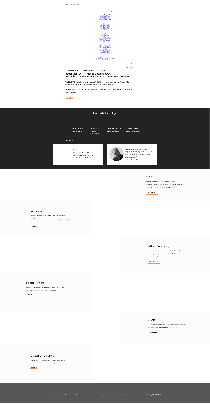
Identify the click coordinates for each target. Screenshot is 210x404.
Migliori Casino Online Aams (105, 31)
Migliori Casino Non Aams (105, 23)
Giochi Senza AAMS (105, 51)
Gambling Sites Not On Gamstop (105, 13)
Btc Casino (105, 34)
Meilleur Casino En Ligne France (105, 19)
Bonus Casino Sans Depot (105, 40)
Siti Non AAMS (105, 59)
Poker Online (105, 49)
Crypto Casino (105, 33)
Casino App (105, 36)
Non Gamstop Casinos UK (105, 30)
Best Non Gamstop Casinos (105, 16)
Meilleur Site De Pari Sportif (105, 39)
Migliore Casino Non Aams (105, 42)
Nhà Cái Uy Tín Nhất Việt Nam (105, 38)
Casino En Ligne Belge (105, 35)
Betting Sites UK (105, 29)
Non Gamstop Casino (105, 12)
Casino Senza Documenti (105, 44)
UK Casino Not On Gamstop (105, 21)
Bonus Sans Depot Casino (105, 41)
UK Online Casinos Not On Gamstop (105, 11)
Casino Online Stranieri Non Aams (105, 14)
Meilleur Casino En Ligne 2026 (105, 47)
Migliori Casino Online (105, 56)
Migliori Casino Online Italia (105, 57)
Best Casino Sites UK (105, 24)
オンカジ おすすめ (105, 48)
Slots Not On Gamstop (105, 17)
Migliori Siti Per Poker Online (105, 53)
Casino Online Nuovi (105, 52)
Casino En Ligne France (105, 26)
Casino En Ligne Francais (105, 55)
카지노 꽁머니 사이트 (105, 37)
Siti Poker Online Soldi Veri (105, 54)
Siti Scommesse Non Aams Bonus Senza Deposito (105, 58)
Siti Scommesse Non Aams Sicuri (105, 45)
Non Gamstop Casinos (105, 25)
